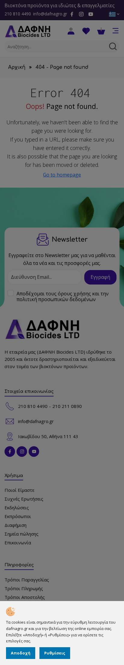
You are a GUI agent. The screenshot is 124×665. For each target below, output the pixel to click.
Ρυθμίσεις (54, 653)
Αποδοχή (20, 653)
